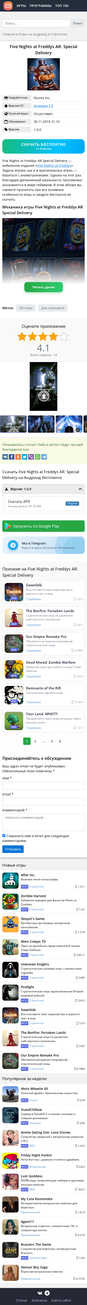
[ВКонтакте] (5, 457)
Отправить (13, 849)
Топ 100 (61, 5)
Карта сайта (61, 1300)
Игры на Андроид (33, 34)
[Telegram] (44, 457)
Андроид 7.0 (43, 106)
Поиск (77, 23)
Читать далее (43, 287)
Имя (5, 778)
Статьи (21, 1300)
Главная (8, 34)
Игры (21, 5)
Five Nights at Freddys (54, 165)
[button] (83, 366)
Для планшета (52, 308)
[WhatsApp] (37, 457)
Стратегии (59, 34)
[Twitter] (24, 457)
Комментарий (13, 810)
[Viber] (31, 457)
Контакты (39, 1300)
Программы (41, 5)
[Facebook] (11, 457)
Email (6, 794)
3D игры (25, 308)
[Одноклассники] (18, 457)
